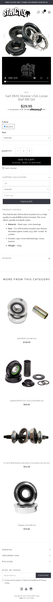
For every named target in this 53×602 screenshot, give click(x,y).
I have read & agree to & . (25, 581)
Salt (26, 92)
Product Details (11, 209)
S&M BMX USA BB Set (26, 338)
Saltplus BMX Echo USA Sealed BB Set (27, 401)
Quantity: (7, 151)
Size (4, 132)
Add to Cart (26, 161)
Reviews (7, 258)
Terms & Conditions (31, 580)
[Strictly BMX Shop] (17, 12)
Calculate (26, 201)
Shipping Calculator (14, 177)
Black (9, 126)
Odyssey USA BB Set (27, 525)
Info (43, 109)
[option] (26, 38)
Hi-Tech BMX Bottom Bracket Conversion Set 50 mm (27, 463)
